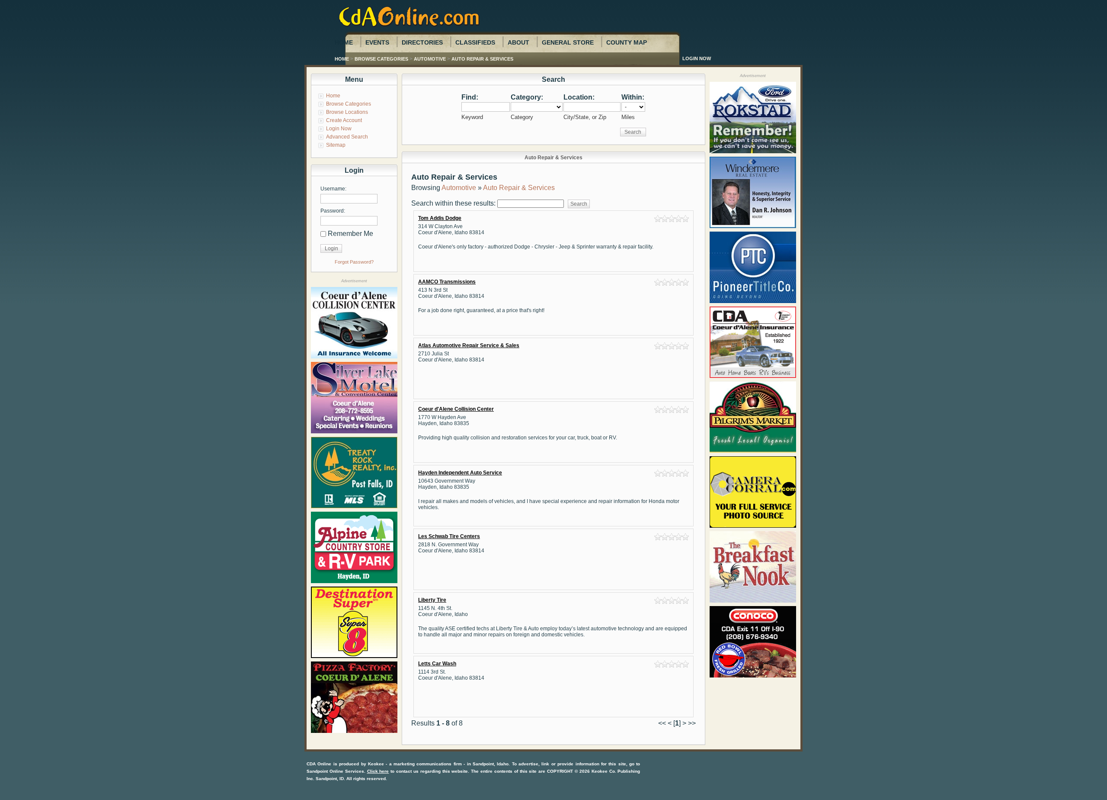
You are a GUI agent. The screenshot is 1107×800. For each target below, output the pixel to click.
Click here (378, 771)
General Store (568, 42)
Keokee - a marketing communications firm (415, 763)
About (518, 42)
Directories (422, 42)
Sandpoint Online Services (335, 771)
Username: (333, 189)
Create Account (344, 120)
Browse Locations (347, 112)
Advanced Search (347, 137)
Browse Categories (381, 58)
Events (377, 42)
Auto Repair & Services (482, 58)
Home (344, 42)
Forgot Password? (354, 262)
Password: (332, 211)
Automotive (430, 58)
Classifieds (475, 42)
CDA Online (319, 763)
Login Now (696, 58)
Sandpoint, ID (330, 778)
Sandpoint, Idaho (491, 763)
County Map (626, 42)
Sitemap (336, 145)
